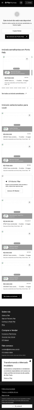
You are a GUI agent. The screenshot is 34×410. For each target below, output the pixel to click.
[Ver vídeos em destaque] (21, 2)
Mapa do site (5, 395)
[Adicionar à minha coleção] (27, 58)
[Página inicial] (10, 2)
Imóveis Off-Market (13, 191)
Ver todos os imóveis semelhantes (13, 93)
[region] (17, 71)
